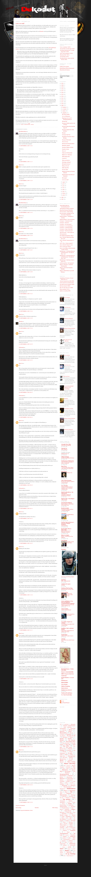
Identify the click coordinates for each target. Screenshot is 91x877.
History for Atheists (65, 535)
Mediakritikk (65, 785)
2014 (62, 96)
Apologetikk (72, 728)
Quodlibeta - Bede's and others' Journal (67, 629)
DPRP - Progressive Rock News (67, 673)
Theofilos (71, 823)
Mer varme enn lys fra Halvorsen (68, 340)
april (63, 189)
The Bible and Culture (65, 452)
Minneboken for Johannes (65, 69)
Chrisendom (63, 513)
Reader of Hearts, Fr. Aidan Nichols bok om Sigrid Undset (67, 504)
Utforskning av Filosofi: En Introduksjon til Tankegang (66, 495)
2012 (62, 100)
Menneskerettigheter (68, 786)
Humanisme (70, 760)
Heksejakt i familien (66, 145)
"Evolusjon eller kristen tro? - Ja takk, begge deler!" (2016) (67, 51)
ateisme (64, 837)
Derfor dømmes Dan (66, 156)
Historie (62, 760)
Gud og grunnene (63, 234)
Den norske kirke (66, 743)
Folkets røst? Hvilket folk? (67, 152)
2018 (62, 88)
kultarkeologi (72, 843)
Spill (67, 817)
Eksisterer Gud (63, 748)
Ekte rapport (64, 177)
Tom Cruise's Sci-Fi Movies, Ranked (67, 576)
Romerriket (64, 813)
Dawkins (62, 738)
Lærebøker (62, 784)
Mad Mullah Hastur (23, 131)
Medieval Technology (65, 686)
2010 (62, 103)
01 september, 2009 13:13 (26, 161)
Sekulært (73, 815)
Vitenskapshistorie (64, 833)
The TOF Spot (64, 540)
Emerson (70, 748)
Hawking (71, 757)
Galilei (66, 754)
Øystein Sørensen (70, 855)
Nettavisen (64, 796)
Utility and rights (64, 499)
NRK (71, 792)
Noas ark (61, 797)
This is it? (64, 151)
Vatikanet (73, 829)
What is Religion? (64, 449)
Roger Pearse (64, 466)
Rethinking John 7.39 (65, 453)
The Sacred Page (64, 592)
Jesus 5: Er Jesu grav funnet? (65, 246)
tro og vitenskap (70, 854)
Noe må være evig (67, 307)
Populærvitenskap (64, 806)
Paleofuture (63, 549)
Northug (73, 797)
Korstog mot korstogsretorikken (68, 143)
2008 (62, 197)
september (64, 112)
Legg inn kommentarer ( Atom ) (27, 810)
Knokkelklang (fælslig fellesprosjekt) (67, 68)
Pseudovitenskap (65, 808)
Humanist (62, 761)
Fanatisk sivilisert (65, 149)
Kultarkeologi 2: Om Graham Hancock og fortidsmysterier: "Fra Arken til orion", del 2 (67, 257)
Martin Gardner (73, 784)
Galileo (71, 754)
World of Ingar (64, 634)
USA (67, 827)
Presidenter (73, 806)
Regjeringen (67, 809)
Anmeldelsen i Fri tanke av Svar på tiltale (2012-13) (66, 278)
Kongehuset (68, 772)
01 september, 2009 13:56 (26, 228)
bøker (74, 837)
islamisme (64, 840)
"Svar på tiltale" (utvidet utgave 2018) (67, 48)
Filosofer (65, 751)
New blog (63, 585)
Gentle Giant (63, 675)
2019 (62, 87)
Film (74, 750)
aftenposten (72, 836)
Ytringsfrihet (72, 835)
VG (63, 829)
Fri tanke (70, 753)
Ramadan (42, 31)
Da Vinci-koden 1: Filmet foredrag (66, 211)
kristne (71, 842)
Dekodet (62, 740)
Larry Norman (64, 684)
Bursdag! (64, 132)
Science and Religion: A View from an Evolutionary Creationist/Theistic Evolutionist (67, 602)
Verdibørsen (65, 830)
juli (63, 183)
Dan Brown (65, 737)
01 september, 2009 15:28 (26, 318)
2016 (62, 92)
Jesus (67, 768)
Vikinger (69, 832)
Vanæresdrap (69, 829)
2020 (62, 85)
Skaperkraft (68, 816)
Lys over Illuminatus (66, 116)
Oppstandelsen (62, 802)
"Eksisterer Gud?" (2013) (64, 55)
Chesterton (69, 734)
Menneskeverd (62, 788)
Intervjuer (68, 767)
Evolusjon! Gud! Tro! (66, 134)
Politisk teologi (63, 805)
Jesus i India (73, 768)
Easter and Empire (64, 525)
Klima (74, 771)
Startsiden (37, 807)
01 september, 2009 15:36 (26, 328)
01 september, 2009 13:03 (26, 145)
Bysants (71, 732)
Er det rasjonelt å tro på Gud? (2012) (67, 282)
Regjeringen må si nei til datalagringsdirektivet (67, 118)
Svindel (67, 820)
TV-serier (73, 820)
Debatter (70, 738)
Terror (61, 823)
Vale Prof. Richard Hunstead (66, 609)
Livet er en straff (20, 23)
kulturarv (65, 845)
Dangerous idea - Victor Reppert (67, 498)
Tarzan (64, 822)
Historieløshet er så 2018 (68, 408)
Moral (66, 792)
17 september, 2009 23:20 (26, 802)
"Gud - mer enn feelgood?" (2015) (66, 53)
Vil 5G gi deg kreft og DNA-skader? (70, 614)
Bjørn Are (21, 164)
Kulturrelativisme (70, 779)
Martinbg (21, 321)
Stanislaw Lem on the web (66, 690)
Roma (74, 812)
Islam (22, 124)
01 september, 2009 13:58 (26, 235)
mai (63, 187)
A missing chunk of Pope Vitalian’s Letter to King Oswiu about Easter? (67, 468)
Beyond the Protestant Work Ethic (66, 210)
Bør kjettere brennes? (66, 164)
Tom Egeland (62, 826)
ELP (74, 744)
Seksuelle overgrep (64, 815)
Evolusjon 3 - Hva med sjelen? (66, 224)
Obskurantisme (63, 800)
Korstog (61, 777)
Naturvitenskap (63, 795)
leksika (63, 847)
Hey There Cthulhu (66, 114)
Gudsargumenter (71, 756)
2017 (62, 90)
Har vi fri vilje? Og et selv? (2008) (66, 287)
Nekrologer (73, 795)
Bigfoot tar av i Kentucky (67, 154)
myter (32, 124)
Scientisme (72, 813)
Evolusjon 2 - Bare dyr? (64, 222)
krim (66, 842)
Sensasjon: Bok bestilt (66, 139)
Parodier (74, 802)
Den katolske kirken (70, 741)
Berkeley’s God (69, 472)
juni (63, 185)
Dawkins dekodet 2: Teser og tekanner (67, 219)
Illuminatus (69, 765)
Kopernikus (70, 775)
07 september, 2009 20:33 (26, 508)
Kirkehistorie (65, 769)
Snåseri (63, 817)
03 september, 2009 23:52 (26, 360)
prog (69, 848)
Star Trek (70, 819)
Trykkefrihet (62, 827)
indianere (73, 839)
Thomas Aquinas (63, 824)
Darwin (71, 737)
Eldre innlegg (55, 807)
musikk (70, 847)
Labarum (63, 638)
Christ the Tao (64, 448)
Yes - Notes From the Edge (66, 694)
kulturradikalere (72, 845)
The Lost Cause (65, 141)
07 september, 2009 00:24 (26, 417)
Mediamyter (73, 785)
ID (64, 765)
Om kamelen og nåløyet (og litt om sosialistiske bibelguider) (67, 510)
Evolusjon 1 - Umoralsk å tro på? (66, 221)
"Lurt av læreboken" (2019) (65, 47)
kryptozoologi (63, 843)
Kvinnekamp (62, 781)
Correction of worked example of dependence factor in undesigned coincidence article (67, 488)
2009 (62, 105)
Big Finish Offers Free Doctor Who (67, 589)
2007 (62, 199)
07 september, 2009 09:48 (26, 485)
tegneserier (69, 852)
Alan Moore (66, 724)
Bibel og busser (67, 376)
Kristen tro (27, 124)
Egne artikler (66, 746)
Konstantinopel (63, 775)
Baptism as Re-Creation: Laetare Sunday (70, 594)
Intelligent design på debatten (69, 328)
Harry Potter (65, 757)
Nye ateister (67, 799)
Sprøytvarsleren (64, 688)
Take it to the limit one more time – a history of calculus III (67, 462)
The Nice (65, 823)
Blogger (70, 731)
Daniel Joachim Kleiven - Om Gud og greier (67, 492)
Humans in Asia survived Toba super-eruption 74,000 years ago (67, 605)
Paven (63, 803)
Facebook (69, 750)
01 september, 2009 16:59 (26, 344)
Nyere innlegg (18, 807)
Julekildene (66, 398)
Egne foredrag (69, 747)
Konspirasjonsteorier (65, 774)
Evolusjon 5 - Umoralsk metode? (66, 227)
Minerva (66, 790)
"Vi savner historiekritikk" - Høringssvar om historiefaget (69, 387)
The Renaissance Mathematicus (67, 461)
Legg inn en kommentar (20, 805)
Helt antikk (71, 759)
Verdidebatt (72, 830)
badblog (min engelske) (64, 66)
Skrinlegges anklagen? (66, 162)
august (63, 182)
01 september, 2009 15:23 (26, 293)
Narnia (61, 793)
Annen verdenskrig (68, 727)
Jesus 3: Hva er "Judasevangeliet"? (66, 243)
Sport (71, 817)
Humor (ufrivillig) (69, 763)
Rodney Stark (69, 812)
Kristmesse (62, 779)
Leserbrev (68, 781)
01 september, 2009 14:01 (26, 250)
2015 (62, 94)
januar (63, 195)
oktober (64, 111)
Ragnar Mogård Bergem (64, 702)
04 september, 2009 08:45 (26, 392)
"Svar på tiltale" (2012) (64, 56)
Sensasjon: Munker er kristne (67, 147)
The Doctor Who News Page (67, 588)
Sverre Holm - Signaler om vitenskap (66, 622)
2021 (62, 83)
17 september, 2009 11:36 (26, 594)
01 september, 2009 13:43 (26, 212)
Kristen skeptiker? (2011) (65, 289)
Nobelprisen (68, 797)
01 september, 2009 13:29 (26, 199)
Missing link (64, 121)
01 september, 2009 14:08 (26, 271)
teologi (61, 854)
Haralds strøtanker (65, 508)
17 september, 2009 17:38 (26, 746)
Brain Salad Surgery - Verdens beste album (67, 669)
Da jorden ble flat (71, 735)
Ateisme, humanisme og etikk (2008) (67, 281)
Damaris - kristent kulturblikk (67, 672)
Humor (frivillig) (71, 761)
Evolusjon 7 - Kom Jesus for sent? (66, 230)
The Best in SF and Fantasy (66, 693)
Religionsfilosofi (68, 810)
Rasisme (61, 809)
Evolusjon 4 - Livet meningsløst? (66, 226)
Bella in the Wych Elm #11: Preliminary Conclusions (66, 531)
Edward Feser (64, 471)
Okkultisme (71, 800)
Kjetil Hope (63, 579)
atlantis (69, 837)
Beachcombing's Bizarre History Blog (66, 529)
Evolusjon (62, 750)
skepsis (67, 850)
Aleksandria (73, 724)
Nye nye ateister (67, 297)
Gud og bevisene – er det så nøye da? (67, 232)
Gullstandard (21, 347)
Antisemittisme (63, 728)
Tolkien (71, 824)
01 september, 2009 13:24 (26, 180)
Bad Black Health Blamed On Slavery (67, 457)
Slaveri (74, 816)
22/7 (61, 724)
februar (63, 193)
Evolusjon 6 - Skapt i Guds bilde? (66, 229)
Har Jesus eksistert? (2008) (65, 286)
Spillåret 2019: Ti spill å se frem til (67, 635)
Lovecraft (72, 782)
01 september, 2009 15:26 (26, 311)
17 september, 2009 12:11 (26, 630)
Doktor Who (68, 744)
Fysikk (61, 754)
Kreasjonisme (70, 777)
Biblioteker (62, 731)
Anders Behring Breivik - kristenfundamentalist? (65, 206)
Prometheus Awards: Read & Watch (70, 542)
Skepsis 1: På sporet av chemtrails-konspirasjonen (66, 265)
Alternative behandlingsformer (69, 725)
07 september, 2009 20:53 (26, 518)
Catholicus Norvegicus (65, 584)
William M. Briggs (65, 456)
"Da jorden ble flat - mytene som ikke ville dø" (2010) (67, 59)
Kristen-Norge (70, 778)
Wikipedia (67, 834)
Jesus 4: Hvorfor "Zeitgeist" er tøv (66, 244)
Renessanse (62, 812)
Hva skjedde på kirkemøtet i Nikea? (67, 235)
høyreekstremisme (67, 839)
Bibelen (71, 730)
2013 (62, 98)
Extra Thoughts (64, 485)
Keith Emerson (64, 680)
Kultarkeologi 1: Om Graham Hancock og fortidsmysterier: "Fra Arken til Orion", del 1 (67, 252)
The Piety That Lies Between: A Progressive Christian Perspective (67, 523)
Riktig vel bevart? (65, 165)
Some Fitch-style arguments (66, 445)
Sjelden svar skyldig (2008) (65, 290)
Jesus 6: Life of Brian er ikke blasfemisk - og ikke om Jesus (67, 248)
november (64, 109)
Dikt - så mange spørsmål (65, 581)
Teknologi (71, 822)
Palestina (69, 802)
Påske (73, 807)
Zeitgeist (65, 836)
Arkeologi (64, 730)
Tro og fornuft (70, 826)
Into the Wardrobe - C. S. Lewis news (67, 678)
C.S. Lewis (62, 734)
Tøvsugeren (63, 613)
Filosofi (71, 751)
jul (60, 842)
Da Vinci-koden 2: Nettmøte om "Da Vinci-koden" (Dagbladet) (67, 214)
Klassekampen (68, 771)
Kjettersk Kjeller (64, 682)
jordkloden (71, 840)
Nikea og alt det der (66, 160)
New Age (71, 796)
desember (64, 107)
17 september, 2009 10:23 (26, 543)
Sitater (63, 816)
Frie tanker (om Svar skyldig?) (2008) (67, 284)
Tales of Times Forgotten (66, 480)
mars (63, 191)
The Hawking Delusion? (68, 318)
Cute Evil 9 (64, 158)
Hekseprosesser (63, 759)
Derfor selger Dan (65, 167)
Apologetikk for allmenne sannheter (67, 208)
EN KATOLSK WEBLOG (66, 502)
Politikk (70, 803)
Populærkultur (71, 805)
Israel (64, 768)
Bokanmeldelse (63, 732)
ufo (64, 855)
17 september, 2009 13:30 (26, 678)
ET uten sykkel (65, 169)
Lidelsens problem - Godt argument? (67, 263)
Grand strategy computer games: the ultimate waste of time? (67, 631)
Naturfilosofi (69, 793)
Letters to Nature (64, 608)
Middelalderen (71, 788)
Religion (73, 809)
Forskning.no (62, 753)
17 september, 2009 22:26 (26, 784)
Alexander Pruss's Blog (66, 444)
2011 (62, 101)
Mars (68, 784)
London (66, 782)
